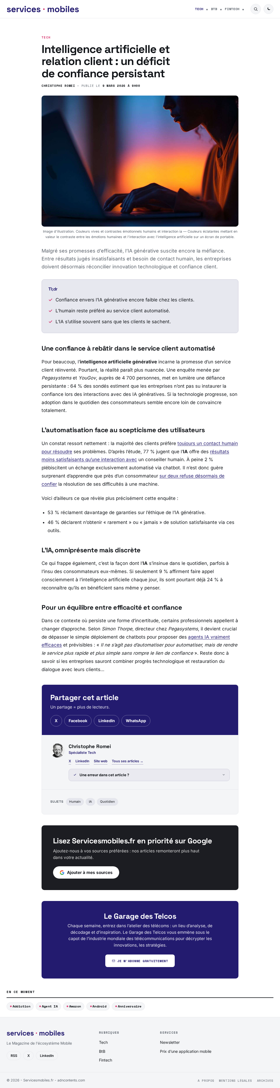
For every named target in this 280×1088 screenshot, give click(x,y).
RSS (14, 1056)
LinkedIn (106, 720)
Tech (199, 9)
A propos (206, 1080)
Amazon (75, 1006)
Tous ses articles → (127, 761)
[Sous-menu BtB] (221, 9)
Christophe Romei (58, 85)
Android (99, 1006)
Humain (75, 802)
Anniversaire (130, 1006)
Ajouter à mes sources (90, 872)
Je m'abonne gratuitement (142, 961)
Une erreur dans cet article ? (104, 775)
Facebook (78, 720)
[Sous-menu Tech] (207, 9)
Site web (100, 761)
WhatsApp (136, 720)
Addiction (21, 1006)
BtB (214, 9)
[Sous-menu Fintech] (243, 9)
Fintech (232, 9)
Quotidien (107, 802)
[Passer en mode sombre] (268, 9)
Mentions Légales (235, 1080)
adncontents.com (71, 1080)
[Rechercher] (255, 9)
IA (90, 802)
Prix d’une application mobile (185, 1051)
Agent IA (50, 1006)
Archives (265, 1080)
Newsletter (170, 1042)
